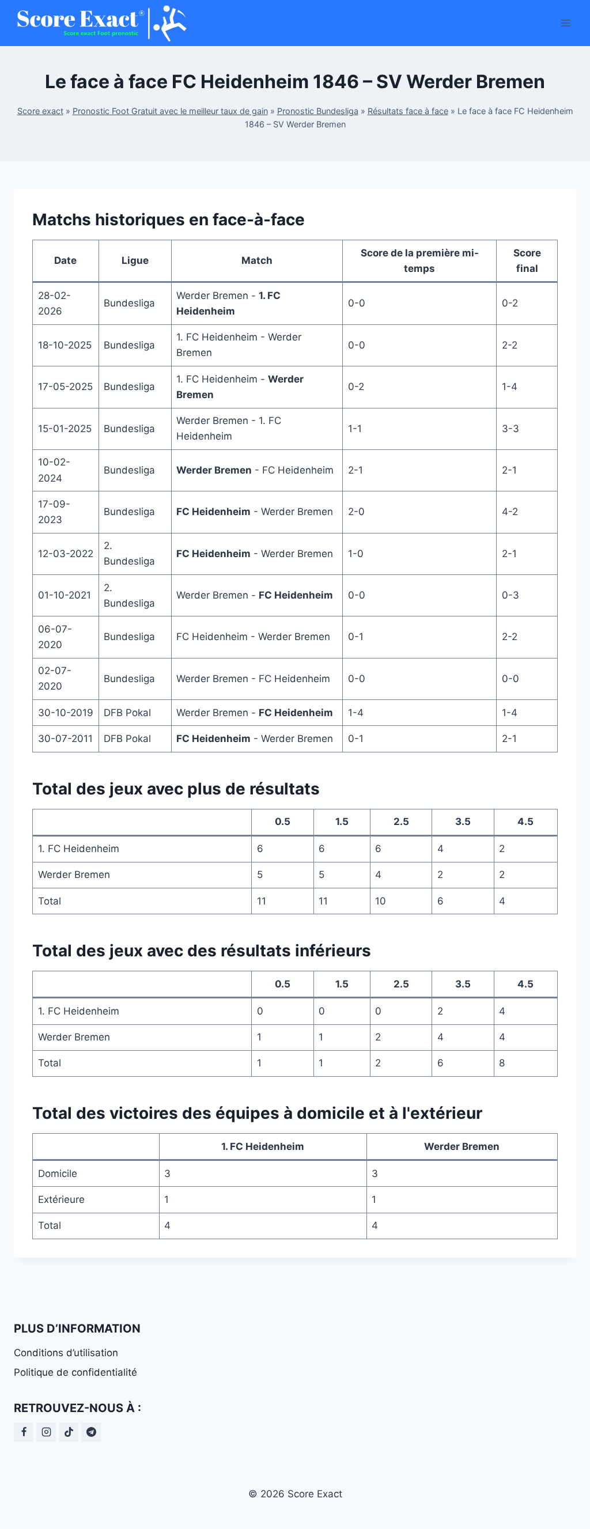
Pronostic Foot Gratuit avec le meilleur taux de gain (170, 111)
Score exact (40, 111)
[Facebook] (23, 1432)
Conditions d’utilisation (66, 1352)
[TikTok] (68, 1432)
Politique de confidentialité (75, 1372)
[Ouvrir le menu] (565, 23)
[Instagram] (46, 1432)
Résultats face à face (408, 111)
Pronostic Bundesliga (317, 111)
